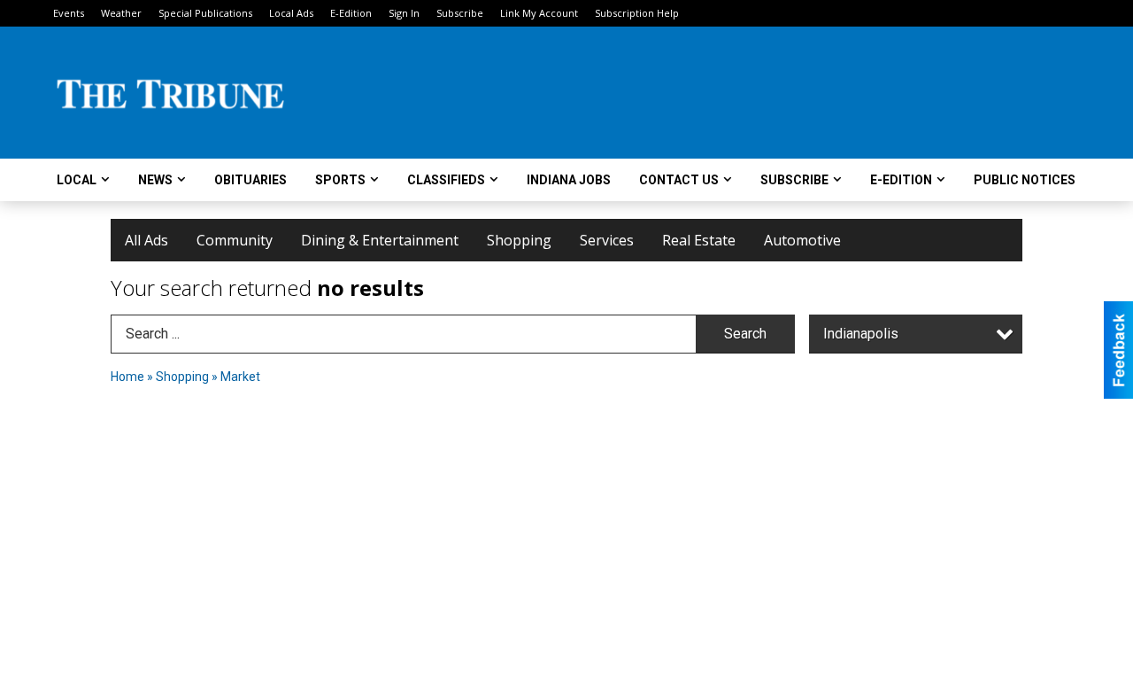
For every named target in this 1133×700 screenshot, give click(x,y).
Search (745, 333)
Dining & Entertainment (380, 240)
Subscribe (459, 12)
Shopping (519, 240)
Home (127, 376)
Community (235, 240)
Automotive (802, 240)
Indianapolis (860, 333)
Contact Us (679, 180)
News (155, 180)
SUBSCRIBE (794, 180)
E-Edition (351, 12)
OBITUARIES (250, 180)
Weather (121, 12)
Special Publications (205, 12)
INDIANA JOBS (569, 180)
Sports (340, 180)
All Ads (146, 240)
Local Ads (291, 12)
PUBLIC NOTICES (1024, 180)
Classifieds (446, 180)
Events (68, 12)
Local (76, 180)
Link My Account (539, 12)
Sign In (404, 12)
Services (607, 240)
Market (240, 376)
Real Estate (699, 240)
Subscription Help (637, 12)
